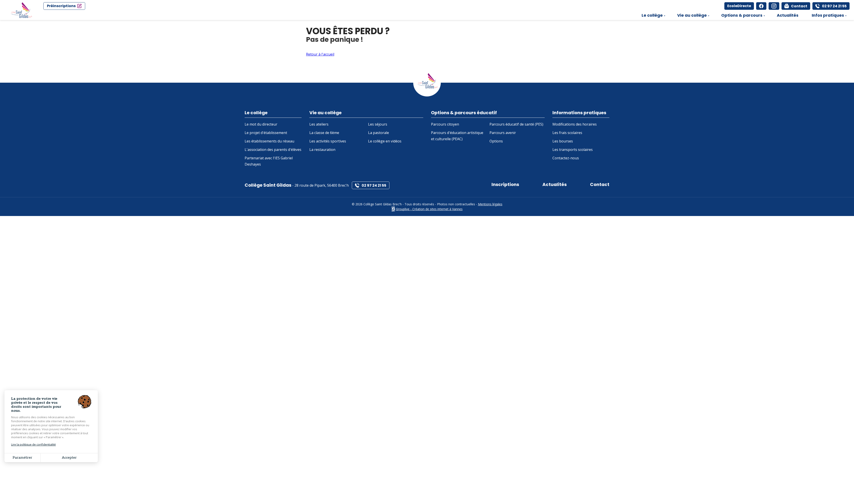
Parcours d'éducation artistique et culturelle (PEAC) (457, 135)
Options (496, 141)
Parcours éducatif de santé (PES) (516, 124)
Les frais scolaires (567, 132)
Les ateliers (318, 124)
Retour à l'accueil (320, 54)
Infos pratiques (825, 16)
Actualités (787, 15)
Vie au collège (690, 16)
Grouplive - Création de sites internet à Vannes (429, 209)
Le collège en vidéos (384, 141)
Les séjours (377, 124)
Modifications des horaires (574, 124)
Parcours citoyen (445, 124)
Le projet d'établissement (266, 132)
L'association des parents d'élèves (273, 149)
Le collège (650, 16)
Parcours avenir (502, 132)
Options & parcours (739, 16)
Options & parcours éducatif (464, 113)
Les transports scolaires (572, 149)
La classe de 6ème (324, 132)
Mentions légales (490, 204)
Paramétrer (22, 458)
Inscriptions (505, 184)
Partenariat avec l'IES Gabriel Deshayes (269, 161)
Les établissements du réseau (269, 141)
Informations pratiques (579, 113)
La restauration (322, 149)
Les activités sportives (327, 141)
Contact (599, 184)
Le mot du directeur (261, 124)
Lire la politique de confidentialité (33, 444)
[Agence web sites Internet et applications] (393, 209)
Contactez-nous (565, 158)
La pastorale (378, 132)
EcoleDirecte (739, 5)
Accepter (69, 458)
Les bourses (562, 141)
